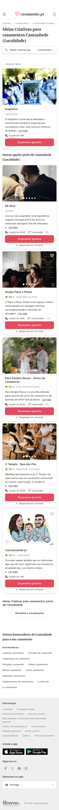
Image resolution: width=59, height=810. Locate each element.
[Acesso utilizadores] (54, 14)
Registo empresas (12, 731)
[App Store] (14, 754)
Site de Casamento (44, 735)
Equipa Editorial (10, 735)
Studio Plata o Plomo (18, 292)
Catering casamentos (13, 653)
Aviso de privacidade (13, 714)
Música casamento (12, 670)
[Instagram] (26, 768)
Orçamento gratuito (29, 142)
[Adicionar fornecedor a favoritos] (52, 73)
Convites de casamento (40, 653)
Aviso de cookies (36, 714)
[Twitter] (12, 768)
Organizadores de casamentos (18, 681)
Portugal (14, 784)
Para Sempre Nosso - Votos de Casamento (25, 380)
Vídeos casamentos (38, 664)
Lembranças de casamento (16, 658)
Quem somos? (32, 731)
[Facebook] (5, 768)
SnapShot (11, 109)
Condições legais (25, 709)
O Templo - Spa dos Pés (20, 464)
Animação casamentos (14, 676)
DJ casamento (10, 687)
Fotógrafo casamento (13, 664)
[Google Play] (37, 754)
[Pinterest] (19, 768)
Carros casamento (34, 670)
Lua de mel (43, 681)
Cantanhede (21, 23)
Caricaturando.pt (16, 550)
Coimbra (7, 23)
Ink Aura (10, 206)
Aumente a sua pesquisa (29, 613)
